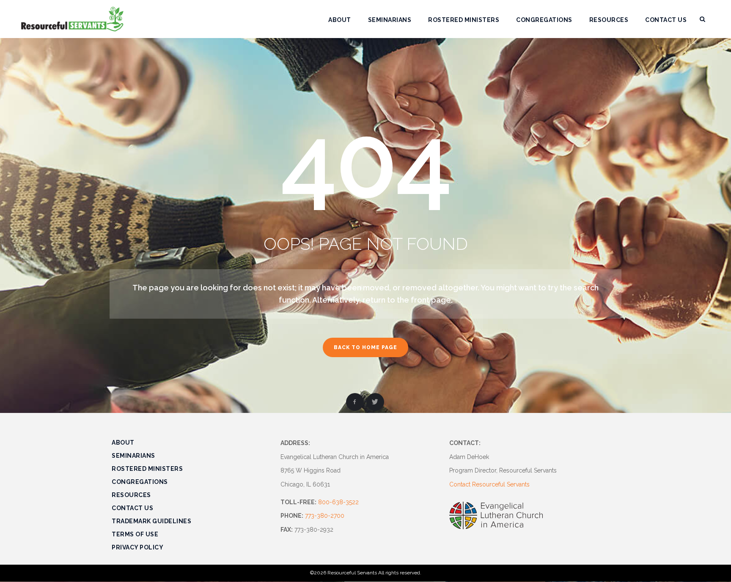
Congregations (140, 481)
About (123, 442)
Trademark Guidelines (151, 521)
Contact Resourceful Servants (489, 484)
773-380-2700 (324, 515)
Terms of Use (135, 534)
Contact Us (132, 508)
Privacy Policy (137, 547)
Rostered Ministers (147, 468)
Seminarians (133, 455)
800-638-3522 (338, 502)
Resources (131, 495)
